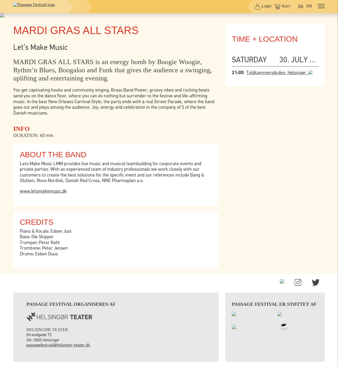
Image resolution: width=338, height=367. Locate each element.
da (300, 6)
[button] (321, 7)
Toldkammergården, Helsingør (277, 72)
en (309, 6)
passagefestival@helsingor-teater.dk (58, 345)
